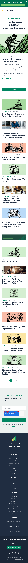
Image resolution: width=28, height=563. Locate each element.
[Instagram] (9, 553)
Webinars (14, 501)
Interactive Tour (14, 458)
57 (17, 380)
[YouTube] (18, 553)
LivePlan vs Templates (14, 521)
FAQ (14, 468)
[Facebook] (12, 553)
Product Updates (14, 466)
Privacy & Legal (19, 559)
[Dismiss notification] (26, 2)
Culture (14, 488)
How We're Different (14, 461)
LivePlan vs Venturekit (14, 531)
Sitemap (14, 514)
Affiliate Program (14, 504)
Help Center (14, 496)
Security (14, 473)
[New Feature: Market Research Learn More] (14, 3)
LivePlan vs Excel (14, 524)
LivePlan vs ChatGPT (14, 526)
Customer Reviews (14, 463)
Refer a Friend (14, 506)
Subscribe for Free (14, 547)
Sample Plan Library (14, 509)
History (14, 486)
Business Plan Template (14, 511)
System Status (14, 471)
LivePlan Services (14, 499)
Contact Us (14, 481)
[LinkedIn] (15, 553)
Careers (14, 483)
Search (14, 89)
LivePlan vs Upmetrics (14, 529)
